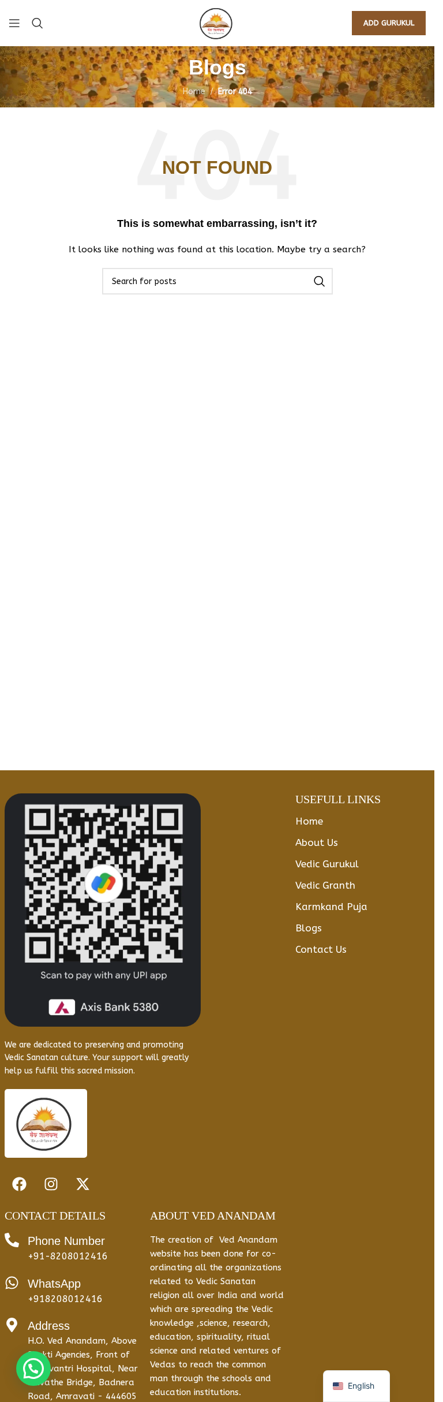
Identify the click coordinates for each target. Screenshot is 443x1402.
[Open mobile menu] (14, 23)
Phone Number (66, 1241)
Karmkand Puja (331, 906)
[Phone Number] (12, 1240)
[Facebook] (19, 1183)
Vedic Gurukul (327, 864)
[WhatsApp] (12, 1283)
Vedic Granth (325, 885)
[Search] (37, 23)
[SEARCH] (319, 281)
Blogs (308, 928)
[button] (33, 1368)
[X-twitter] (82, 1183)
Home (194, 91)
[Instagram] (50, 1183)
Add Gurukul (388, 22)
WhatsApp (54, 1283)
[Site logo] (217, 23)
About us (316, 842)
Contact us (321, 949)
